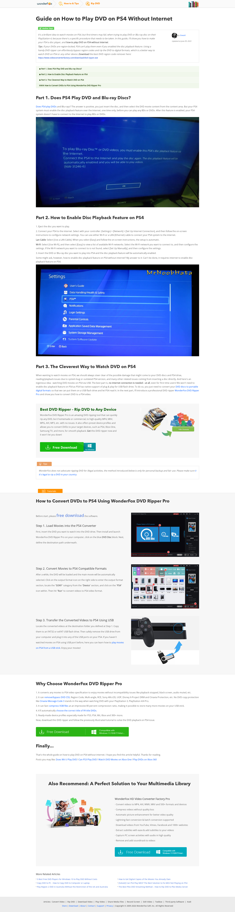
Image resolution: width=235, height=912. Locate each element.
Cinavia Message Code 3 (52, 701)
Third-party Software (174, 901)
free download (70, 515)
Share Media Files (116, 901)
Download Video (85, 901)
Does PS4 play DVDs (46, 106)
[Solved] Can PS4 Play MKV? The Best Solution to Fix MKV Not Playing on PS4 (153, 883)
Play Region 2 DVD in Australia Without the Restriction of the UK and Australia (72, 886)
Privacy (109, 906)
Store (64, 906)
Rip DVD (71, 901)
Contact (91, 906)
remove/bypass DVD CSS (57, 697)
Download (73, 906)
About (83, 906)
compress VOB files (58, 705)
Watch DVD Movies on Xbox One (115, 759)
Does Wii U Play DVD (67, 759)
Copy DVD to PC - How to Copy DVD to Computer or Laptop (63, 883)
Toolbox (158, 901)
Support (100, 906)
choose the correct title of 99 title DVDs (76, 710)
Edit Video (147, 901)
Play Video (100, 901)
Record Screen (133, 901)
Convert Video (58, 901)
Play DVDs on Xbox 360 (145, 759)
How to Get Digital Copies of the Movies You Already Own (145, 879)
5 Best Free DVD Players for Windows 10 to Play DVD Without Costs (67, 879)
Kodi (189, 901)
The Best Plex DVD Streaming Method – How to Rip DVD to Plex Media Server (153, 886)
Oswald (182, 35)
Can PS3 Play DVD (88, 759)
